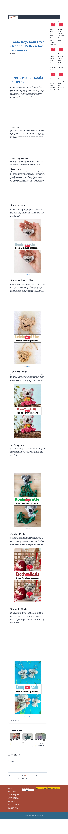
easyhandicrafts (16, 744)
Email (24, 775)
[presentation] (15, 736)
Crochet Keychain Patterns (39, 17)
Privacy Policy (55, 788)
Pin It (28, 245)
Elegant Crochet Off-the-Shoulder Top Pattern (61, 34)
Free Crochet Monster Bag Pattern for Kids (53, 84)
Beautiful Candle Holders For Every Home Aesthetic (14, 741)
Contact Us (44, 788)
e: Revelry (29, 274)
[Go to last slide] (11, 740)
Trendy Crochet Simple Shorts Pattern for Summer (60, 60)
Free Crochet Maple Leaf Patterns (27, 740)
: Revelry (29, 366)
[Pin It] (27, 272)
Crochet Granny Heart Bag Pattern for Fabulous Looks (53, 61)
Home (49, 788)
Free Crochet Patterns (15, 38)
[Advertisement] (32, 7)
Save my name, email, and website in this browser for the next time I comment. (27, 778)
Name (10, 775)
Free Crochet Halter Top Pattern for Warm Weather (53, 36)
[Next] (44, 740)
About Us (38, 788)
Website (37, 775)
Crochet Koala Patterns (15, 720)
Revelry (29, 716)
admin (12, 53)
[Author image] (10, 744)
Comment (11, 761)
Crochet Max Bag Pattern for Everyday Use (61, 84)
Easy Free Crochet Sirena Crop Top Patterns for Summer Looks (40, 741)
